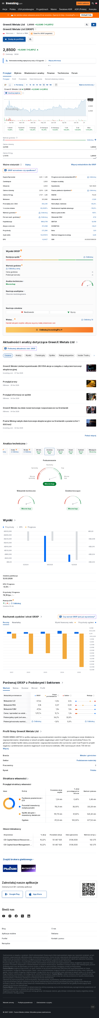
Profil (14, 79)
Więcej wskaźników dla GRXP (83, 165)
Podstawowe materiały (86, 760)
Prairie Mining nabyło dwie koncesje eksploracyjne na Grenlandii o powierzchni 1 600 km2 (41, 423)
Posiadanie (23, 79)
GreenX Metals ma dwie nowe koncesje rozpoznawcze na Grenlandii (35, 408)
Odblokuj (90, 140)
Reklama (54, 934)
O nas (53, 929)
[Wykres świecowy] (5, 85)
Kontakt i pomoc (57, 938)
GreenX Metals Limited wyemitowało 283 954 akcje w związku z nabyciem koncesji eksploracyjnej (42, 368)
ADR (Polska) (80, 9)
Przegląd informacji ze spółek (17, 395)
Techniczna (63, 73)
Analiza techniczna (14, 443)
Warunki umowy (8, 1002)
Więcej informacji (55, 61)
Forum (75, 73)
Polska (13, 9)
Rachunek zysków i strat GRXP (21, 616)
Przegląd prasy (10, 381)
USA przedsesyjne (26, 9)
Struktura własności (14, 778)
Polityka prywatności (25, 1002)
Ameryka (92, 9)
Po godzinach (42, 9)
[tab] (15, 451)
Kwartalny (16, 622)
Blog (4, 929)
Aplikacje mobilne (9, 934)
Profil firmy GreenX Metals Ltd (21, 731)
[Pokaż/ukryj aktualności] (56, 85)
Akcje (4, 9)
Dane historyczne (36, 79)
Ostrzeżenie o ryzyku (44, 1002)
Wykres (17, 73)
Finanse (51, 73)
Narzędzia (6, 943)
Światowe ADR (65, 9)
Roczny (6, 622)
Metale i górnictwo (88, 755)
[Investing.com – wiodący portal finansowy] (14, 3)
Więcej (6, 749)
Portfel (4, 938)
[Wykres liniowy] (10, 85)
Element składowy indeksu (54, 79)
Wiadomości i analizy (34, 73)
